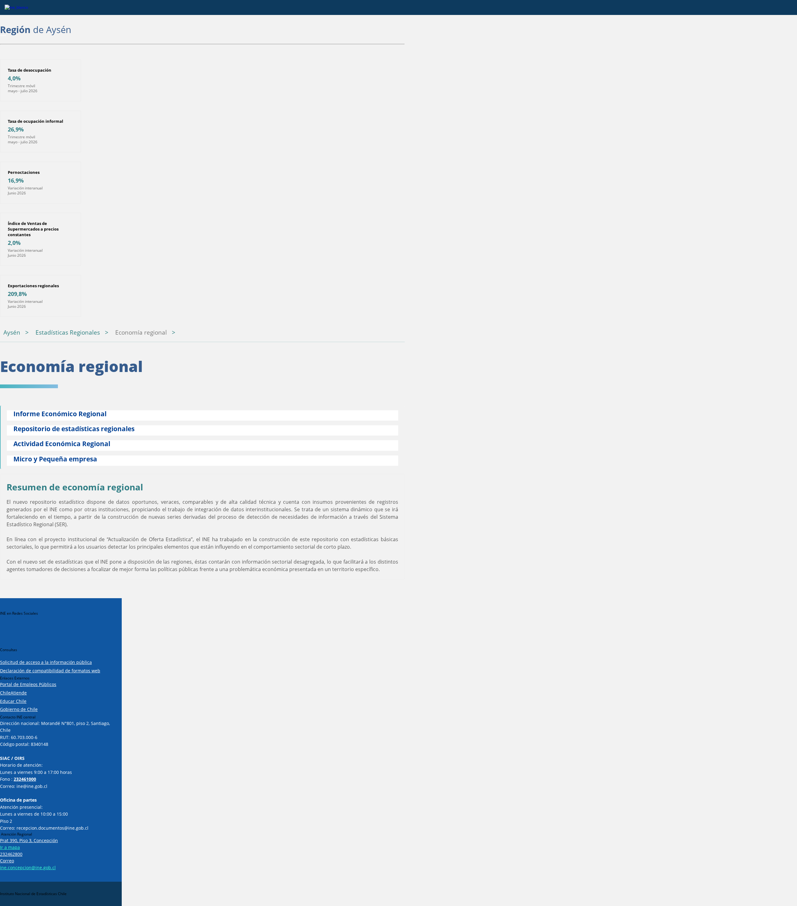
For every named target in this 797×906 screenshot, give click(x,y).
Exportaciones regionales (33, 285)
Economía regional (141, 332)
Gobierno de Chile (19, 709)
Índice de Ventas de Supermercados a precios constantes (33, 229)
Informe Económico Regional (59, 414)
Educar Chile (13, 701)
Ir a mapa (10, 847)
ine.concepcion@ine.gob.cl (28, 867)
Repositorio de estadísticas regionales (73, 429)
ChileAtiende (13, 693)
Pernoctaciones (24, 172)
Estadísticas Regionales (67, 332)
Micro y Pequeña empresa (55, 459)
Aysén (11, 332)
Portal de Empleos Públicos (28, 684)
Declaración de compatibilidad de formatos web (50, 671)
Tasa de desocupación (29, 70)
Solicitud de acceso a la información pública (46, 662)
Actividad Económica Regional (61, 444)
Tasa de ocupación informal (35, 121)
